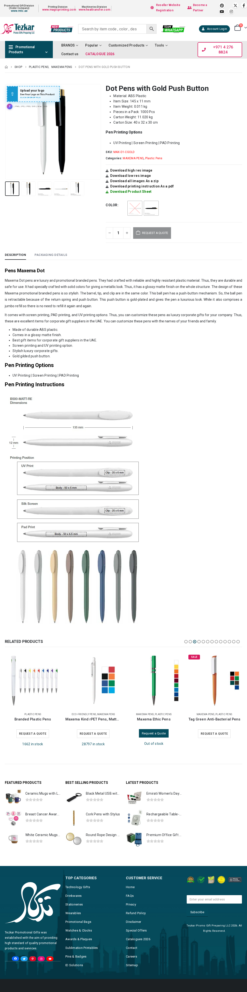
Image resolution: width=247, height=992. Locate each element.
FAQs (130, 895)
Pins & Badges (75, 956)
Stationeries (74, 904)
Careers (131, 956)
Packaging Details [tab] (50, 255)
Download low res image (130, 176)
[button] (6, 131)
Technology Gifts (77, 886)
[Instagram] (231, 11)
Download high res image (131, 170)
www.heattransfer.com (94, 9)
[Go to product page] (33, 680)
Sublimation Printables (81, 947)
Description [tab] (15, 255)
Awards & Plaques (78, 938)
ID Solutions (74, 964)
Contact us (70, 54)
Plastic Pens (154, 158)
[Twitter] (24, 958)
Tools (159, 45)
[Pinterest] (222, 5)
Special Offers (136, 930)
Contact (131, 947)
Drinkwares (73, 895)
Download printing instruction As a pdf (142, 186)
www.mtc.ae (19, 11)
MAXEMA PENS (133, 158)
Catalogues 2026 (138, 938)
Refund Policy (136, 912)
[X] (236, 5)
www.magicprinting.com (59, 9)
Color (111, 205)
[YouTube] (49, 958)
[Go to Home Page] (6, 67)
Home (130, 886)
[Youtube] (222, 11)
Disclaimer (133, 921)
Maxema (11, 280)
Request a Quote (33, 733)
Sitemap (132, 964)
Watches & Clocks (78, 930)
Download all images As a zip (134, 181)
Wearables (73, 912)
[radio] (135, 208)
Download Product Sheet (131, 191)
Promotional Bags (78, 921)
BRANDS (68, 45)
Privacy (131, 904)
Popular (91, 45)
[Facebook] (244, 5)
